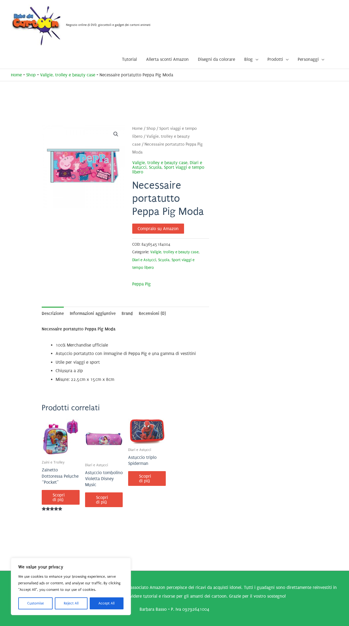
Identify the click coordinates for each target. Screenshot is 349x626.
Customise (35, 603)
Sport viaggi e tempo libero (168, 169)
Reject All (71, 603)
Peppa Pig (141, 284)
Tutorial (129, 59)
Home (16, 74)
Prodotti (275, 59)
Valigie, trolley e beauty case (67, 74)
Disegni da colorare (216, 59)
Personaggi (308, 59)
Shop (31, 74)
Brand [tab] (127, 313)
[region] (71, 586)
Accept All (106, 603)
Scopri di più (59, 497)
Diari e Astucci (144, 260)
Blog (248, 59)
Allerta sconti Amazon (167, 59)
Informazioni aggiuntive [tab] (93, 313)
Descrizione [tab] (53, 313)
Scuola (155, 167)
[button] (116, 134)
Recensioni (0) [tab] (152, 313)
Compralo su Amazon (158, 228)
